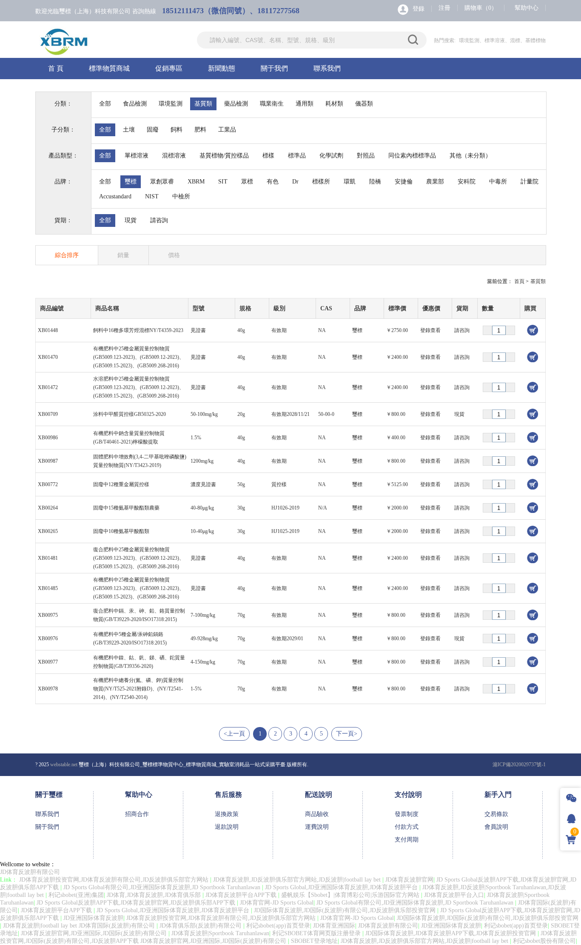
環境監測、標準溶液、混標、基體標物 (502, 40)
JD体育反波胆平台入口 (454, 895)
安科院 (467, 181)
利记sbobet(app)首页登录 (278, 925)
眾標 (247, 181)
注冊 (444, 8)
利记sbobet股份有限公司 (544, 941)
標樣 (268, 155)
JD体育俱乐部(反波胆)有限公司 (201, 925)
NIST (152, 196)
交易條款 (496, 814)
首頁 (519, 281)
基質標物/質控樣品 (224, 155)
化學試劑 (331, 155)
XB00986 (48, 438)
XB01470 (48, 357)
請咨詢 (159, 220)
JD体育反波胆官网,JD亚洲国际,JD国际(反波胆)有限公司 (94, 933)
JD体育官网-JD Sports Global (276, 902)
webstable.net (63, 764)
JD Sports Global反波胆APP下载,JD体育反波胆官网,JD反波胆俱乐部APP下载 (137, 902)
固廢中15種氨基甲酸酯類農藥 (126, 508)
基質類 (203, 103)
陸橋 (375, 181)
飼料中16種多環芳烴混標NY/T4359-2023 (138, 330)
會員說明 (496, 827)
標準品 (297, 155)
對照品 (366, 155)
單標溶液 (136, 155)
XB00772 (48, 484)
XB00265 (48, 531)
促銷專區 (168, 68)
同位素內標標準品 (412, 155)
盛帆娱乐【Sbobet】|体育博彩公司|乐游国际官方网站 (351, 895)
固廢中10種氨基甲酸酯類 (121, 531)
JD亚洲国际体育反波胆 (93, 918)
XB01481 (48, 558)
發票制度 (407, 814)
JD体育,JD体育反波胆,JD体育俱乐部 (154, 895)
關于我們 (274, 68)
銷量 (123, 255)
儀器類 (364, 103)
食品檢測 (135, 103)
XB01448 (48, 330)
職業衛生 (272, 103)
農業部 (435, 181)
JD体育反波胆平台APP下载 (241, 895)
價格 (174, 255)
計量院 (529, 181)
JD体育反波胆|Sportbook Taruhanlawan (220, 933)
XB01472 (48, 387)
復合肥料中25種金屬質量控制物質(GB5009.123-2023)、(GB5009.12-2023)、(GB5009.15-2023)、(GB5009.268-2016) (138, 558)
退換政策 (227, 814)
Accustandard (115, 196)
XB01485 (48, 588)
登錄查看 (430, 330)
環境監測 (170, 103)
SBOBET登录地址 (314, 941)
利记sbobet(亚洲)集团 (76, 895)
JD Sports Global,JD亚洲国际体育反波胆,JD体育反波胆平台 (342, 887)
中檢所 (181, 196)
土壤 (129, 129)
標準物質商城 (109, 68)
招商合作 (137, 814)
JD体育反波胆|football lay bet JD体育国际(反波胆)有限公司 (80, 925)
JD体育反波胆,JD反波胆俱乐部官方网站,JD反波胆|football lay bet (297, 879)
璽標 (131, 181)
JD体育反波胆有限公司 (30, 872)
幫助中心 (526, 8)
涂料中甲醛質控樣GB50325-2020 (129, 414)
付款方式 (407, 827)
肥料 (200, 129)
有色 (273, 181)
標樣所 (321, 181)
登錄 (418, 9)
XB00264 (48, 508)
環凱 (350, 181)
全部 (105, 103)
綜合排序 (67, 255)
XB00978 (48, 689)
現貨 (131, 220)
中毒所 (498, 181)
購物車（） (480, 8)
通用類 (304, 103)
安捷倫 (404, 181)
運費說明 (317, 827)
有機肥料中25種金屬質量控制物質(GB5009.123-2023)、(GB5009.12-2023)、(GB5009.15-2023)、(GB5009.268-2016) (138, 357)
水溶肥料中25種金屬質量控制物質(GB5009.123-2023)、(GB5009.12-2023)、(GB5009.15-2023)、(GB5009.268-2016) (138, 387)
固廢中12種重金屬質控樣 (121, 484)
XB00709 (48, 414)
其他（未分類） (470, 155)
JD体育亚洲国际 (334, 925)
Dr (295, 181)
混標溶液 (174, 155)
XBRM (196, 181)
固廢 (153, 129)
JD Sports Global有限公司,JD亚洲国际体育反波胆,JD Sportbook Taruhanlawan (162, 887)
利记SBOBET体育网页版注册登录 (317, 933)
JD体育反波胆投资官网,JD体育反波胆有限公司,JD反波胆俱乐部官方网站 (114, 879)
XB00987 (48, 461)
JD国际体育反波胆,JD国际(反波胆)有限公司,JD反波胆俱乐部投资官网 (345, 910)
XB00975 (48, 615)
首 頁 (55, 68)
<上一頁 (234, 733)
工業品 (227, 129)
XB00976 (48, 638)
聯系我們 (327, 68)
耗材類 (334, 103)
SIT (223, 181)
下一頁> (346, 733)
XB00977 (48, 662)
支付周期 (407, 839)
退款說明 (227, 827)
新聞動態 (221, 68)
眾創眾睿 (162, 181)
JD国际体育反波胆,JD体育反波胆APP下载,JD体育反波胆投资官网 (451, 933)
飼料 (176, 129)
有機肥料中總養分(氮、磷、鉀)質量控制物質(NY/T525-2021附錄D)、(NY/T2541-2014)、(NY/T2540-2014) (138, 688)
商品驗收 (317, 814)
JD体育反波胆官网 (409, 879)
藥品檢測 (236, 103)
